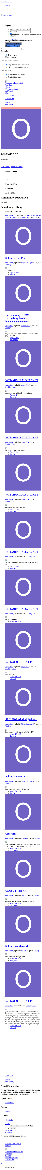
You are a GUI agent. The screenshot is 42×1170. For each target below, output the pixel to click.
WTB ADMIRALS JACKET (21, 380)
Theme (7, 1124)
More (7, 93)
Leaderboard (9, 1103)
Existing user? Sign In (13, 23)
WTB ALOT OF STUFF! (19, 662)
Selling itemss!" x (15, 258)
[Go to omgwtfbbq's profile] (23, 253)
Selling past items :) (16, 945)
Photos (7, 1111)
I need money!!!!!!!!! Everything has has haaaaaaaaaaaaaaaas (17, 318)
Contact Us (9, 1132)
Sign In (13, 36)
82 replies (13, 961)
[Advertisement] (21, 1052)
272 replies (14, 850)
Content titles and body (16, 75)
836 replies (14, 340)
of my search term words (18, 65)
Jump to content (6, 2)
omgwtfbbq (9, 215)
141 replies (14, 905)
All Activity (9, 91)
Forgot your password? (18, 39)
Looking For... (25, 217)
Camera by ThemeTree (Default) (21, 1126)
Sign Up (8, 46)
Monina (24, 951)
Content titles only (14, 77)
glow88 (23, 895)
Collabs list (9, 1120)
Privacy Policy (10, 1130)
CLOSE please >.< (16, 890)
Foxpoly (24, 838)
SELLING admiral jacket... (21, 719)
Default (13, 1128)
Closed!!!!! (11, 833)
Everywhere (12, 55)
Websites (8, 85)
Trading (29, 215)
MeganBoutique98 (27, 263)
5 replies (13, 275)
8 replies (13, 397)
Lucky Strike (25, 326)
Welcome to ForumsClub (14, 83)
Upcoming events (11, 89)
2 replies (13, 736)
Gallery (8, 87)
